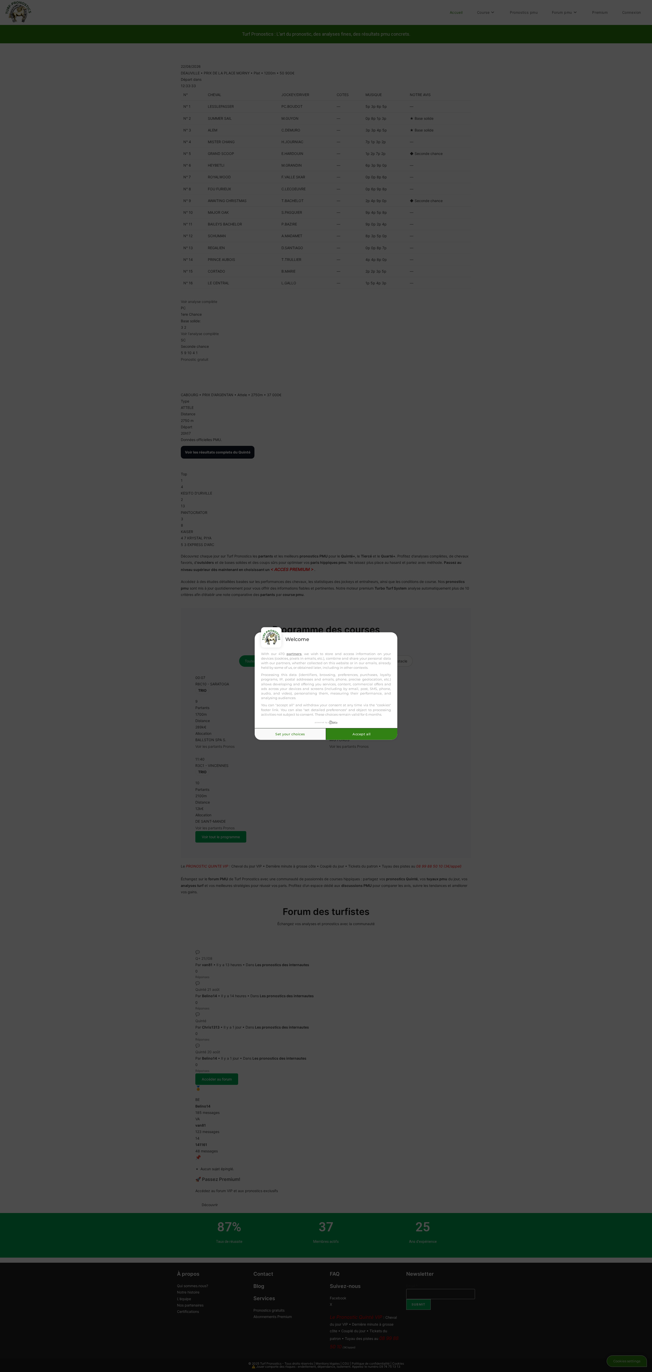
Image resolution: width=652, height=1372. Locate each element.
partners (294, 653)
